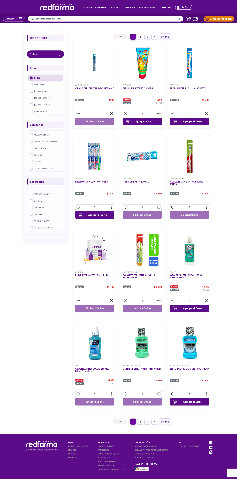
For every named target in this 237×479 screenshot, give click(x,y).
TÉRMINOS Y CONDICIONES (145, 458)
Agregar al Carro (145, 121)
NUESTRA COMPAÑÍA (106, 446)
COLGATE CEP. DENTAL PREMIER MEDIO (187, 183)
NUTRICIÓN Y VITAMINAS (45, 141)
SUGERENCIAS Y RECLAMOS (145, 454)
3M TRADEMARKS (42, 194)
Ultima (165, 36)
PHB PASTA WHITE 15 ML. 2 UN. (92, 275)
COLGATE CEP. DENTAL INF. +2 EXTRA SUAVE (139, 276)
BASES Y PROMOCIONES (107, 465)
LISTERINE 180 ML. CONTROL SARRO (189, 369)
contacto (165, 7)
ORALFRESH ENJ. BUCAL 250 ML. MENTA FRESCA (187, 276)
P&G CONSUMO (81, 85)
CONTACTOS (73, 458)
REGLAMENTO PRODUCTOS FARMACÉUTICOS (152, 450)
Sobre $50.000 (40, 111)
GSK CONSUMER (41, 221)
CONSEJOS (72, 454)
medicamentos (147, 7)
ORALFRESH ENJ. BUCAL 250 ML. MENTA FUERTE (92, 370)
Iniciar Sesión (185, 7)
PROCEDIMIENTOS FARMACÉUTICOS (111, 469)
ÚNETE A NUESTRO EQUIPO (108, 454)
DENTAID (38, 201)
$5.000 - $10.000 (41, 91)
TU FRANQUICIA (104, 458)
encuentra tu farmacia (93, 7)
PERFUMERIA (40, 148)
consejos (130, 7)
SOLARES (38, 155)
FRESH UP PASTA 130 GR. (136, 182)
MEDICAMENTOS (42, 134)
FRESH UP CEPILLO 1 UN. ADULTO (188, 88)
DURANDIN (39, 207)
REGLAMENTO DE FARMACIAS (146, 446)
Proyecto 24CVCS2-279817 (189, 446)
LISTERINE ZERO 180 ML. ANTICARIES (142, 369)
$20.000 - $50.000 (42, 104)
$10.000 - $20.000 (42, 98)
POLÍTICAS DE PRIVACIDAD (108, 461)
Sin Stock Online (95, 121)
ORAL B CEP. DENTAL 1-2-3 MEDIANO (94, 88)
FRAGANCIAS (40, 161)
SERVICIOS (72, 450)
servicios (115, 7)
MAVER (173, 272)
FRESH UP (38, 214)
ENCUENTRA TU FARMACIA (78, 446)
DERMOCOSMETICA (43, 168)
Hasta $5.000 (40, 84)
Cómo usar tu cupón (221, 18)
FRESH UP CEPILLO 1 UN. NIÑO (91, 182)
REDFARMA (103, 442)
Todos (37, 78)
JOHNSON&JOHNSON (43, 227)
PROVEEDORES (103, 450)
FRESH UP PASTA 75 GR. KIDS (138, 88)
